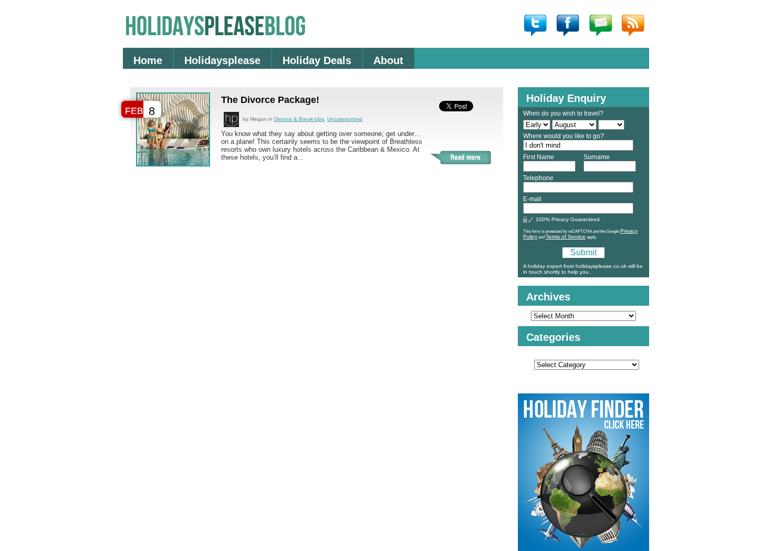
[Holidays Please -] (386, 23)
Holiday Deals (317, 60)
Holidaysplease (222, 60)
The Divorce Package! (270, 100)
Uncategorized (344, 119)
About (388, 60)
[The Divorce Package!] (173, 163)
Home (147, 60)
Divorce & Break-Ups (299, 119)
